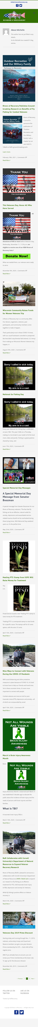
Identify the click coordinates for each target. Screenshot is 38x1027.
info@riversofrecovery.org (19, 2)
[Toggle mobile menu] (34, 13)
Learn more (6, 152)
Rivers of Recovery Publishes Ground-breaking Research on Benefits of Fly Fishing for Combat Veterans (19, 109)
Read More (6, 160)
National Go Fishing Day (13, 394)
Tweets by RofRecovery (10, 998)
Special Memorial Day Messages (16, 488)
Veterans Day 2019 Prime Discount (18, 933)
